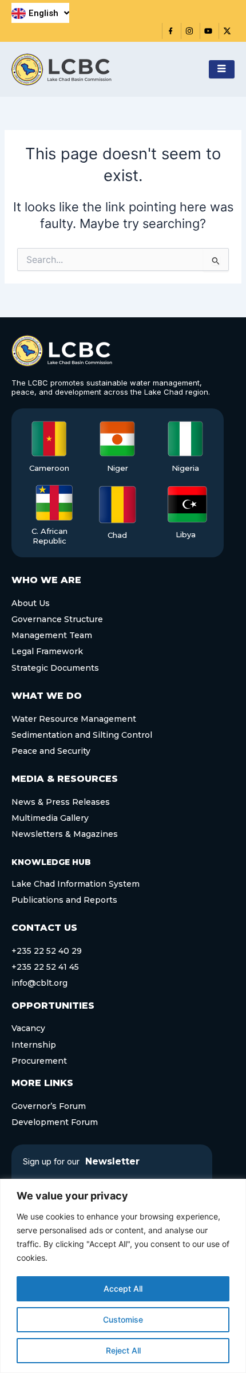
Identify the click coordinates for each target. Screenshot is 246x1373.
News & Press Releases (60, 802)
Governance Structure (57, 619)
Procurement (39, 1061)
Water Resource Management (73, 719)
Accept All (123, 1288)
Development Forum (54, 1122)
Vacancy (28, 1028)
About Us (30, 603)
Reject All (123, 1350)
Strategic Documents (55, 668)
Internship (33, 1045)
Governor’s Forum (48, 1106)
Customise (123, 1319)
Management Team (51, 635)
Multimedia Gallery (50, 818)
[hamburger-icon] (222, 69)
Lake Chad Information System (75, 884)
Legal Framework (47, 651)
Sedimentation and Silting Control (81, 735)
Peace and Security (50, 751)
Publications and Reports (64, 900)
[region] (123, 1276)
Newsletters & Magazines (64, 834)
